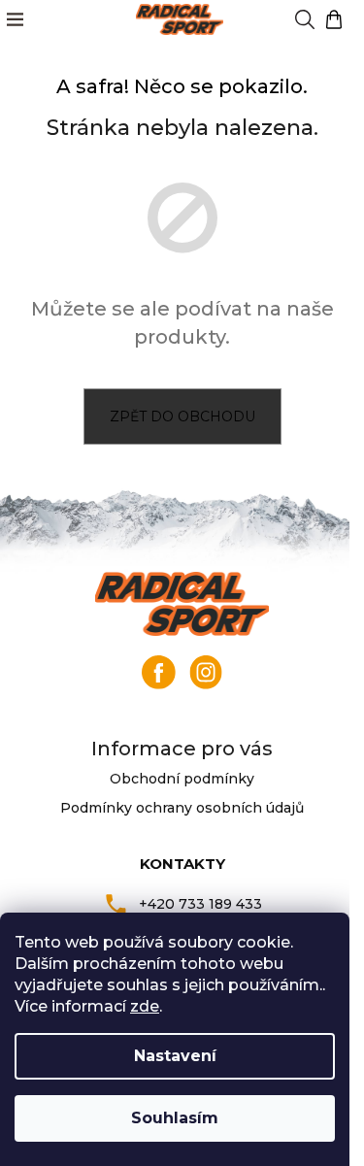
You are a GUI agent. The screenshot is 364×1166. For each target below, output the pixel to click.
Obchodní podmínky (182, 778)
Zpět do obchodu (182, 416)
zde (144, 1006)
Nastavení (175, 1056)
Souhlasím (174, 1118)
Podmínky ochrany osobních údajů (182, 807)
